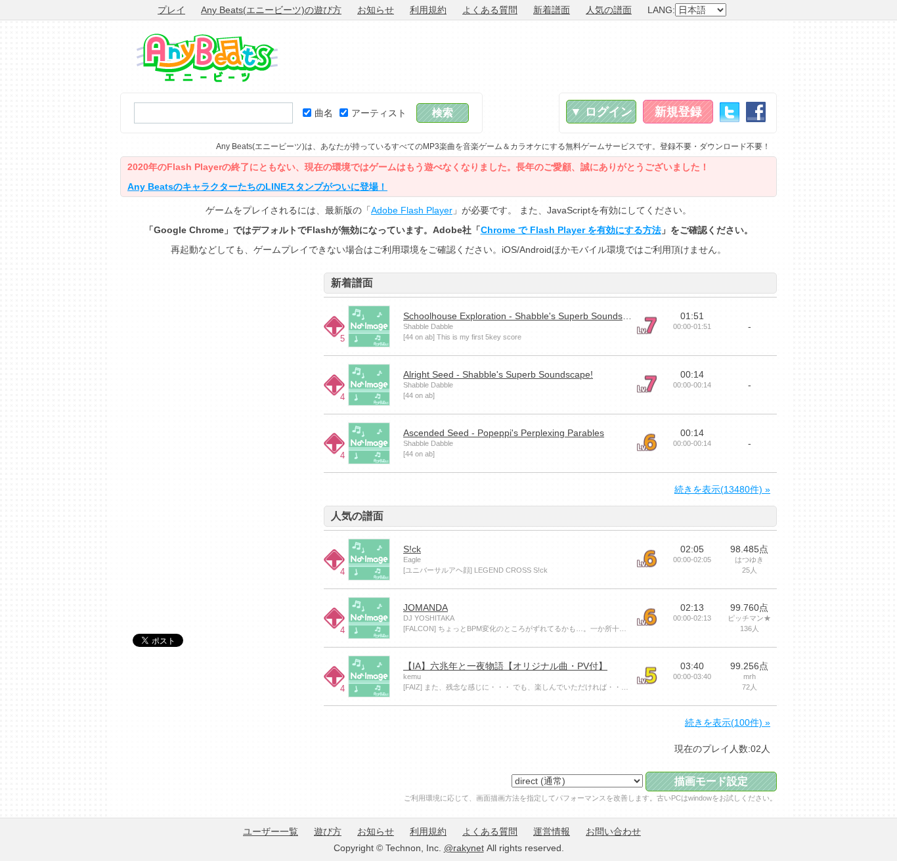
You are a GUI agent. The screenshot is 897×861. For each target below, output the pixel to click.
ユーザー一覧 (270, 831)
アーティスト (378, 113)
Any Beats (207, 57)
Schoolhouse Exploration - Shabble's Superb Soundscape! (524, 316)
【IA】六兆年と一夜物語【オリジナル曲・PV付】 (505, 666)
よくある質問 (489, 10)
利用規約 (428, 10)
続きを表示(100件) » (727, 722)
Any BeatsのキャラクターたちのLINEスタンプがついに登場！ (257, 186)
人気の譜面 (609, 10)
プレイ (171, 10)
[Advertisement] (538, 56)
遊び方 (327, 831)
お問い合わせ (613, 831)
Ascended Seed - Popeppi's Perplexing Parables (503, 433)
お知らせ (375, 10)
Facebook (756, 112)
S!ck (412, 549)
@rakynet (464, 848)
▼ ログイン (601, 111)
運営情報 (551, 831)
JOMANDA (425, 607)
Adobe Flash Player (411, 210)
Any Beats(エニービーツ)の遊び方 (271, 10)
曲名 (324, 113)
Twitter (729, 112)
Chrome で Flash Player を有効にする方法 (571, 230)
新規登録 (678, 111)
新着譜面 (551, 10)
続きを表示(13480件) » (722, 489)
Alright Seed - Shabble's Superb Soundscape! (498, 374)
